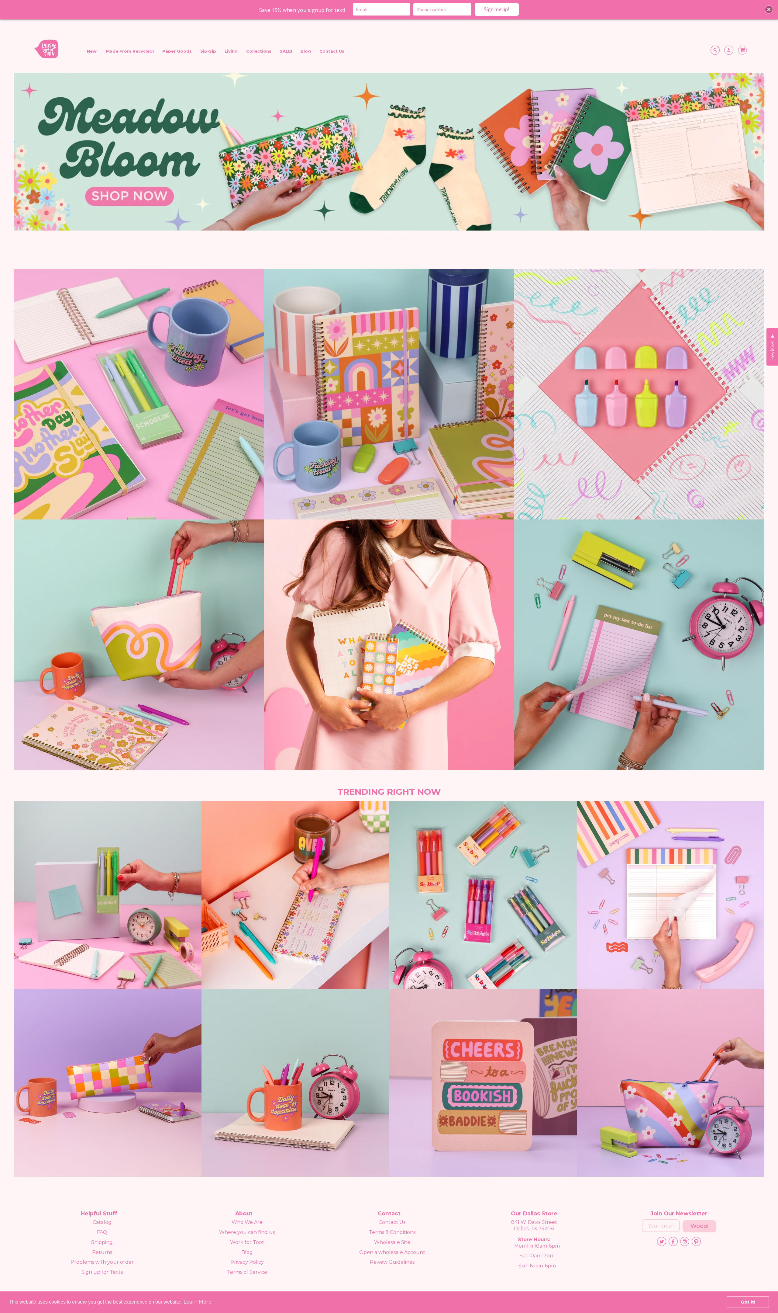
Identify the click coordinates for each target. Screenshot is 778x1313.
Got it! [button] (748, 1302)
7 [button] (405, 233)
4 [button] (385, 233)
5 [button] (392, 233)
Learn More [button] (198, 1302)
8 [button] (412, 233)
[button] (769, 9)
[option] (389, 158)
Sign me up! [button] (497, 9)
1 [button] (365, 233)
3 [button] (378, 233)
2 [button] (372, 233)
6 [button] (398, 233)
